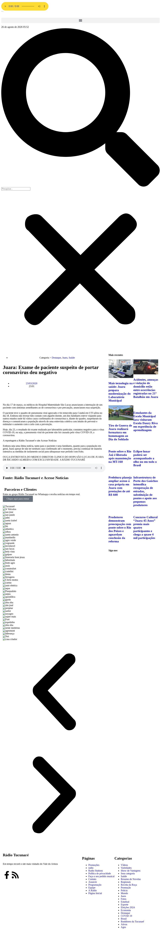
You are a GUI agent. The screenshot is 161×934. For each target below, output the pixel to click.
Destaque (56, 357)
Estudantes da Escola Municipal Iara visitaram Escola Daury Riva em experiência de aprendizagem (145, 421)
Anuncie (92, 882)
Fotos (123, 899)
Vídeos (124, 865)
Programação (94, 884)
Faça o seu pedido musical (101, 876)
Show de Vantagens (130, 870)
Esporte (124, 904)
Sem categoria (128, 873)
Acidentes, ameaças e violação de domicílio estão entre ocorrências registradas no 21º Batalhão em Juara (145, 388)
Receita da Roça (129, 884)
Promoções (93, 865)
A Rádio (92, 890)
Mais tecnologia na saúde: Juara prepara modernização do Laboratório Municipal (120, 392)
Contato (92, 879)
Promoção (126, 887)
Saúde (72, 357)
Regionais (126, 882)
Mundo (124, 893)
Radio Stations (95, 870)
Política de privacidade (99, 873)
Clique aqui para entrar (18, 498)
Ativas (124, 924)
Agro (123, 927)
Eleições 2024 (128, 907)
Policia (124, 890)
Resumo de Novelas (131, 879)
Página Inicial (95, 893)
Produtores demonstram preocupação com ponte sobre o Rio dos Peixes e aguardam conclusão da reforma (119, 529)
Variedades (126, 867)
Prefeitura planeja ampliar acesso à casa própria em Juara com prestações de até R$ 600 (120, 486)
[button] (80, 20)
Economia (126, 910)
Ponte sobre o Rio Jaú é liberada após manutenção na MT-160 (119, 456)
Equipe (91, 887)
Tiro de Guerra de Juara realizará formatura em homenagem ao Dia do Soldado (120, 432)
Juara (64, 357)
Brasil (124, 918)
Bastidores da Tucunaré (132, 921)
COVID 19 (126, 916)
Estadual (125, 901)
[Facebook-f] (7, 875)
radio (90, 867)
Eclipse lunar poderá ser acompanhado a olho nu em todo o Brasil (145, 458)
